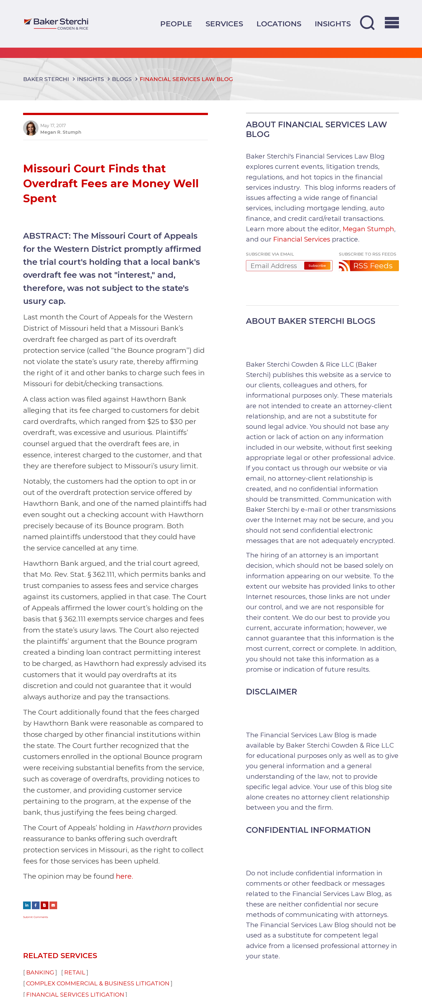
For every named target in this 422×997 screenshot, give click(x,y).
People (176, 23)
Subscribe (317, 265)
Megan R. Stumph (60, 132)
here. (124, 876)
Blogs (122, 79)
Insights (333, 23)
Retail (74, 972)
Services (224, 23)
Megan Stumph (368, 229)
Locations (278, 23)
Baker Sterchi (46, 79)
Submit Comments (35, 917)
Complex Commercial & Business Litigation (97, 983)
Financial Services (301, 239)
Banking (40, 972)
